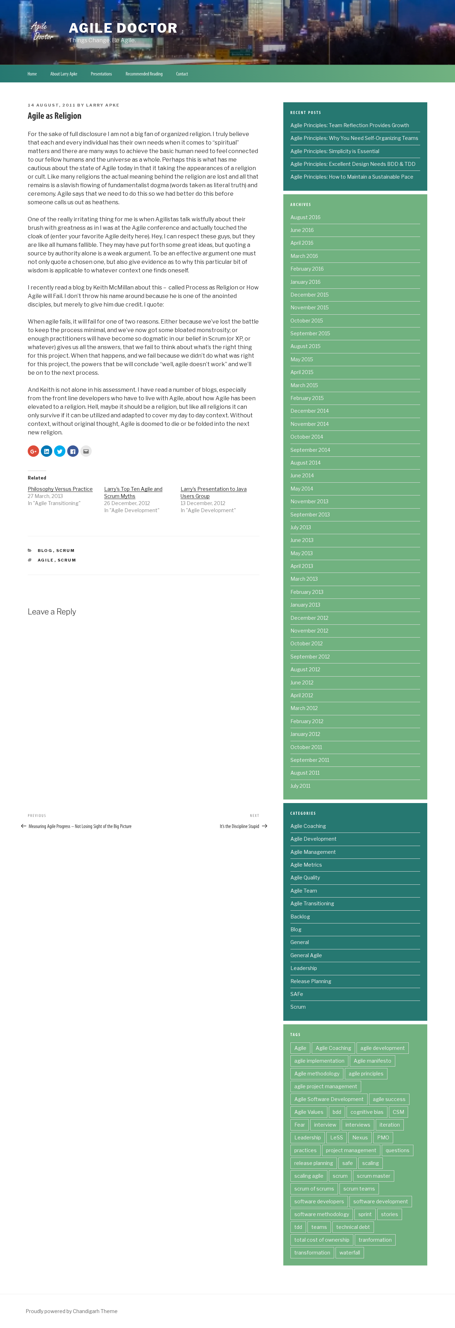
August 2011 (305, 773)
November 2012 (309, 631)
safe (347, 1163)
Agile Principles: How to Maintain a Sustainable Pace (351, 177)
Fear (299, 1125)
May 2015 (301, 359)
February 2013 (306, 592)
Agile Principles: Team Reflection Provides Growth (349, 125)
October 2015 (306, 321)
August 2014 (305, 463)
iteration (390, 1125)
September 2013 (310, 514)
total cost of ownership (321, 1240)
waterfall (349, 1253)
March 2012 (304, 708)
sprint (365, 1214)
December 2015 (309, 295)
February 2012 (306, 721)
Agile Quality (305, 877)
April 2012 (301, 695)
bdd (337, 1112)
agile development (382, 1048)
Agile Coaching (308, 826)
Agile (46, 560)
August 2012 (305, 669)
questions (398, 1150)
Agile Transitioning (312, 903)
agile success (389, 1099)
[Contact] (182, 73)
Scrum (65, 550)
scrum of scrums (314, 1189)
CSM (398, 1112)
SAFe (296, 994)
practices (305, 1150)
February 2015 (307, 398)
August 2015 (305, 346)
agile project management (325, 1086)
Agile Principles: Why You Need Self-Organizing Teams (354, 138)
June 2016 (302, 230)
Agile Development (313, 839)
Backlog (300, 917)
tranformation (375, 1240)
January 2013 (305, 605)
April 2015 (302, 372)
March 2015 (304, 385)
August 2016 (305, 217)
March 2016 (304, 256)
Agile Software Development (329, 1099)
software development (380, 1201)
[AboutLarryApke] (64, 73)
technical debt (353, 1227)
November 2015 (309, 307)
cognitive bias (367, 1112)
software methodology (321, 1214)
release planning (313, 1163)
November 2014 (309, 424)
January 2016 (305, 282)
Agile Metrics (306, 865)
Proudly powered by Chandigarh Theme (72, 1311)
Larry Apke (103, 105)
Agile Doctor (123, 28)
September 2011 (309, 760)
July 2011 (300, 786)
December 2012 (309, 618)
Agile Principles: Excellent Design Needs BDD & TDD (353, 164)
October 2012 (306, 643)
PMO (383, 1137)
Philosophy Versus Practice (60, 489)
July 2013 (300, 527)
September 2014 (310, 450)
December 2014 (309, 411)
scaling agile (308, 1176)
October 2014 (306, 437)
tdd (298, 1227)
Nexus (360, 1137)
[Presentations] (101, 73)
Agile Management (313, 852)
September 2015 (310, 333)
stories (389, 1214)
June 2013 (302, 540)
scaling (370, 1163)
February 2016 (307, 269)
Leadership (303, 968)
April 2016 (302, 243)
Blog (45, 550)
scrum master (373, 1176)
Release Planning (310, 981)
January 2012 (305, 734)
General (299, 942)
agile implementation (319, 1061)
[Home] (32, 73)
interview (325, 1125)
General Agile (306, 955)
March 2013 (304, 579)
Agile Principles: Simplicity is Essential (334, 151)
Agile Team (303, 891)
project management (351, 1150)
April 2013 (301, 566)
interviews (358, 1125)
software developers (319, 1201)
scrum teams (359, 1189)
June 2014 (302, 475)
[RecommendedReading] (144, 73)
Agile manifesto (372, 1061)
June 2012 (302, 682)
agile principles (366, 1073)
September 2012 (310, 657)
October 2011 (306, 747)
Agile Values (308, 1112)
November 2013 (309, 501)
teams (319, 1227)
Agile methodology (316, 1073)
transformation (312, 1253)
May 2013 (301, 553)
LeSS (336, 1137)
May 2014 (301, 489)
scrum (67, 560)
